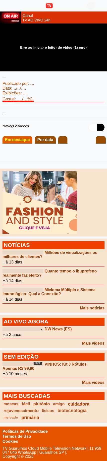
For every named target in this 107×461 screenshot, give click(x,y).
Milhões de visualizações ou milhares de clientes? (50, 254)
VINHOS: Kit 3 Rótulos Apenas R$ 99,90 (44, 366)
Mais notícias (92, 308)
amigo (59, 404)
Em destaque (17, 140)
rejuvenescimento (21, 410)
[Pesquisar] (101, 5)
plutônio (41, 404)
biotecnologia (72, 410)
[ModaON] (39, 202)
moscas (10, 404)
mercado (10, 417)
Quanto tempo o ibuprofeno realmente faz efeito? (49, 273)
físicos (48, 411)
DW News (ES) (58, 329)
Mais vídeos (93, 343)
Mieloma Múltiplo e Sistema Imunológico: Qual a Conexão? (49, 291)
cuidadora (78, 404)
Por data (45, 140)
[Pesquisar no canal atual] (101, 140)
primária (30, 417)
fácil (26, 404)
